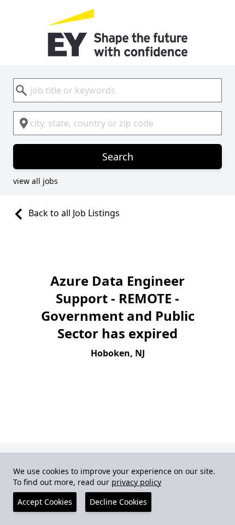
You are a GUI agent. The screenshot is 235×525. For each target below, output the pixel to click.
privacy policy (136, 482)
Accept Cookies (44, 502)
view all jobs (35, 181)
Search (117, 156)
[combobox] (117, 90)
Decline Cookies (118, 502)
